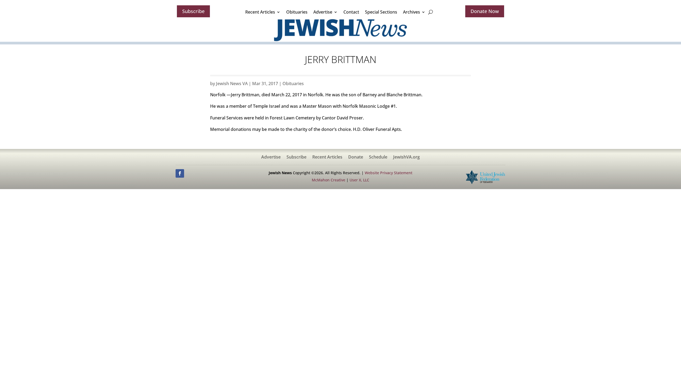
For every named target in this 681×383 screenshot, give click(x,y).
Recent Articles (260, 12)
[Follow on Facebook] (180, 173)
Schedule (378, 157)
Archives (411, 12)
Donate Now (485, 11)
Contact (351, 12)
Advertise (322, 12)
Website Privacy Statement (388, 172)
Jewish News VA (232, 83)
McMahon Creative (328, 179)
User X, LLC (359, 179)
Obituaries (297, 12)
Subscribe (193, 11)
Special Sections (381, 12)
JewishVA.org (406, 157)
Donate (355, 157)
